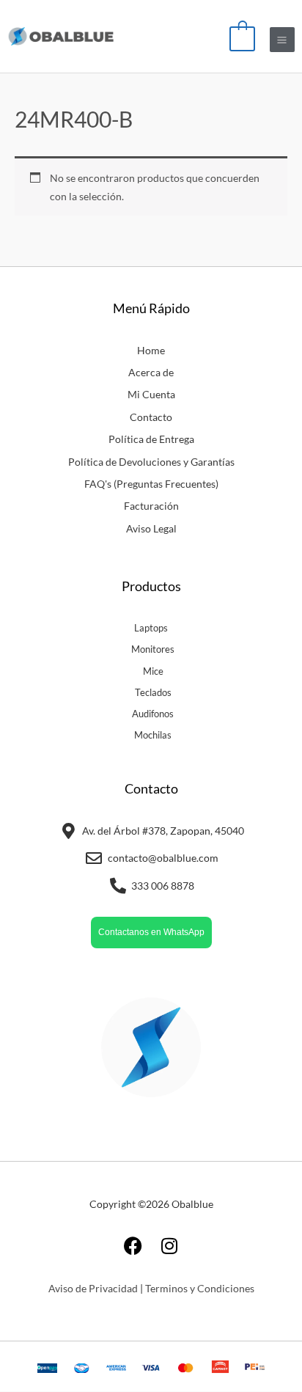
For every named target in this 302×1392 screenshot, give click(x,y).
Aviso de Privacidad (93, 1288)
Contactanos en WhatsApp (151, 932)
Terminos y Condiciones (199, 1288)
